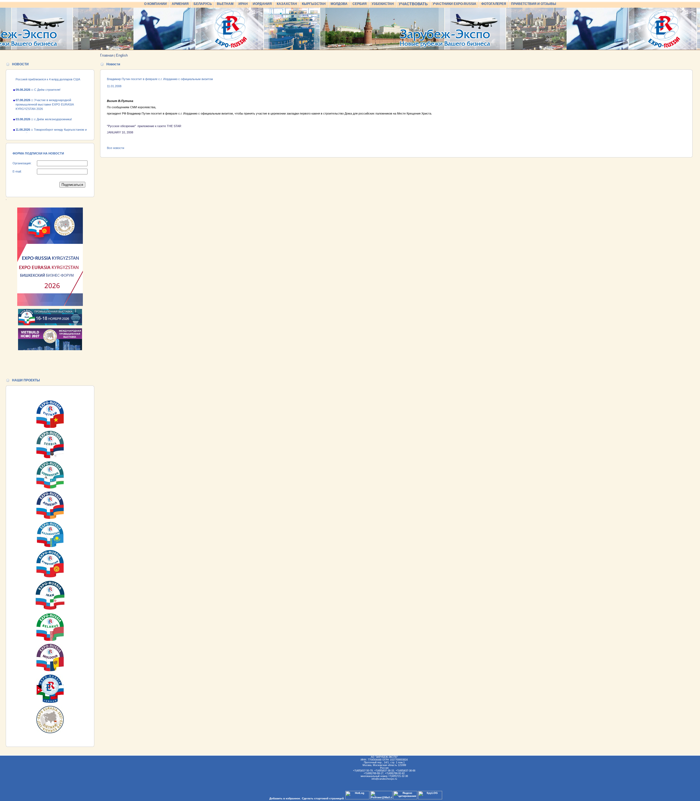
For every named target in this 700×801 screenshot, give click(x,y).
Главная (106, 55)
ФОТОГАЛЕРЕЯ (493, 4)
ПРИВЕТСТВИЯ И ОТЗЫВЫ (533, 4)
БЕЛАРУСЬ (203, 4)
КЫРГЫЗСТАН (314, 4)
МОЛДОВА (339, 4)
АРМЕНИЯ (180, 4)
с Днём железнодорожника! (44, 111)
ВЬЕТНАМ (225, 4)
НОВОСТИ (20, 64)
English (122, 55)
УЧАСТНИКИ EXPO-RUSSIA (454, 4)
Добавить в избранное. (285, 798)
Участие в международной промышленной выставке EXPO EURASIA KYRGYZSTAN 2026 (45, 96)
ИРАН (243, 4)
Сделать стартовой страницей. (323, 798)
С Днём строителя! (38, 81)
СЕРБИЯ (359, 4)
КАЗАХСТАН (287, 4)
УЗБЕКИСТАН (383, 4)
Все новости (115, 148)
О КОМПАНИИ (155, 4)
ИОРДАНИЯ (262, 4)
